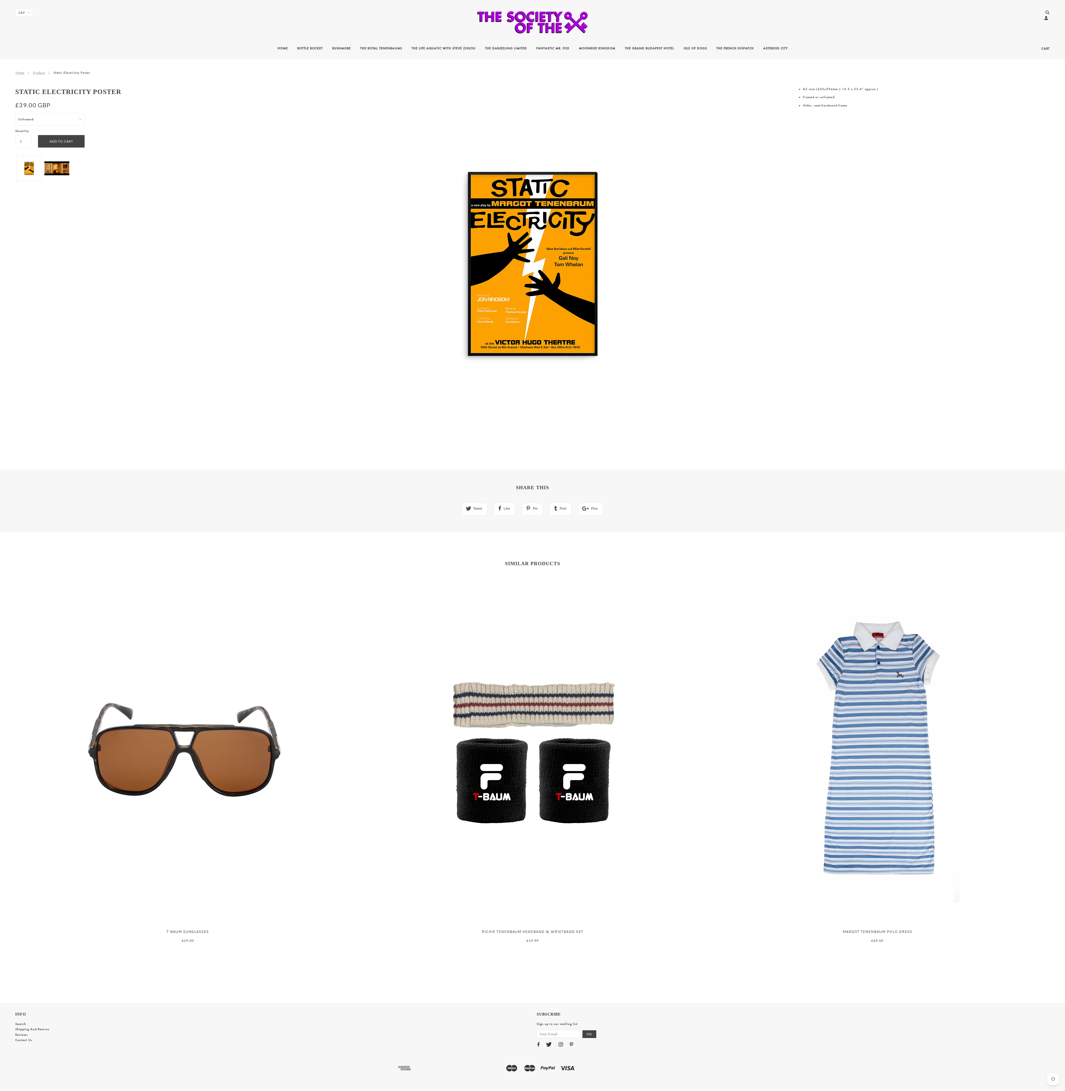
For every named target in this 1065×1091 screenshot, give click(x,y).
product (39, 73)
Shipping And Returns (32, 1029)
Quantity (22, 131)
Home (20, 73)
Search (20, 1024)
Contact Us (23, 1040)
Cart (1045, 48)
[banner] (532, 22)
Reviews (21, 1035)
